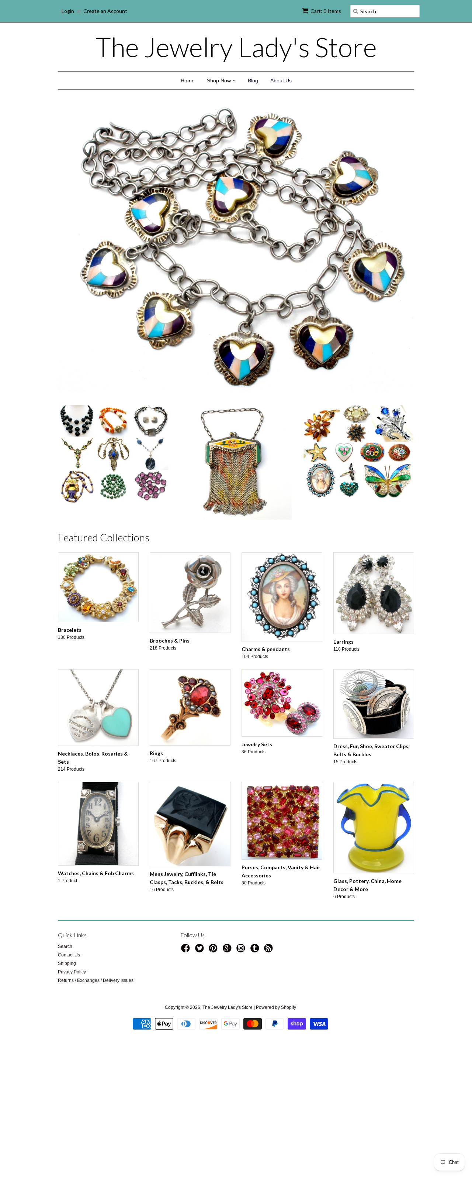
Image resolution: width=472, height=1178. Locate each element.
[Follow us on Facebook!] (186, 950)
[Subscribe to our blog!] (269, 950)
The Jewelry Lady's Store (236, 47)
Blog (253, 80)
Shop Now (219, 80)
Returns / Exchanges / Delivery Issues (95, 980)
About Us (281, 80)
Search (65, 946)
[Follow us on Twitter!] (200, 950)
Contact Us (69, 955)
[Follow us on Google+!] (228, 950)
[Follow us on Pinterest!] (214, 950)
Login (68, 11)
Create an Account (105, 11)
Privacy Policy (72, 972)
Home (188, 80)
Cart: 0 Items (325, 11)
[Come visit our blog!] (255, 950)
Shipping (67, 963)
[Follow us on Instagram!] (241, 950)
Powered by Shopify (276, 1007)
